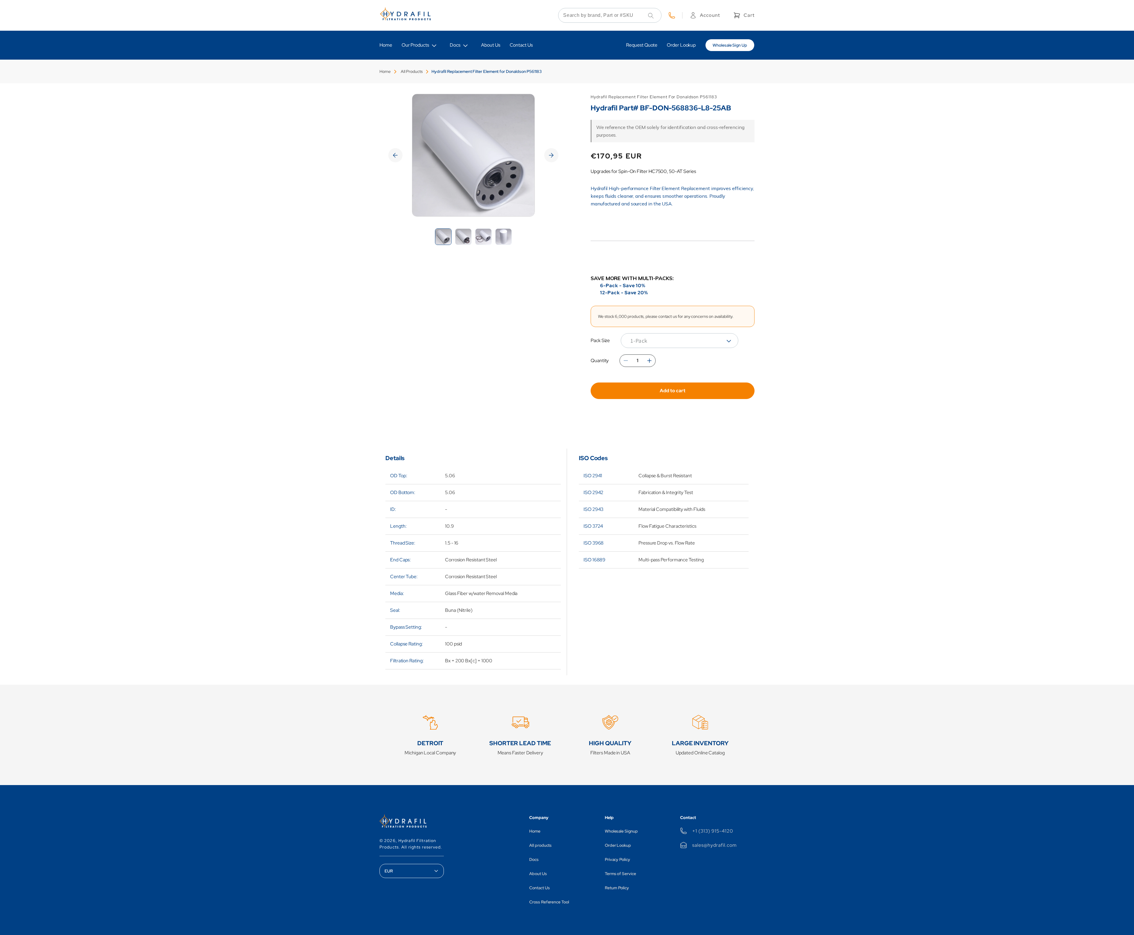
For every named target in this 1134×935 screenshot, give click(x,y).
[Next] (551, 155)
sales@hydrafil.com (714, 845)
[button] (743, 15)
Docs (455, 45)
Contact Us (539, 887)
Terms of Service (620, 873)
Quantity (600, 360)
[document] (473, 155)
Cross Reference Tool (549, 902)
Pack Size (600, 340)
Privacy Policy (617, 859)
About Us (538, 873)
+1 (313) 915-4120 (712, 831)
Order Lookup (618, 845)
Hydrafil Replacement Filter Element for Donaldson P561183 (486, 71)
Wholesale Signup (621, 831)
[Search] (651, 15)
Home (385, 71)
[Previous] (395, 155)
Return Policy (617, 887)
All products (540, 845)
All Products (412, 71)
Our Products (415, 45)
